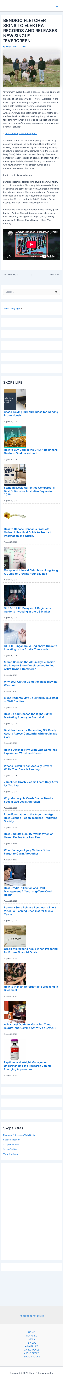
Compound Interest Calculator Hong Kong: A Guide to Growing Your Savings (31, 572)
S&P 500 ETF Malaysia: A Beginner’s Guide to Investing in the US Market (27, 609)
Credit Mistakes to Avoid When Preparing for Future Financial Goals (31, 950)
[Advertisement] (31, 1210)
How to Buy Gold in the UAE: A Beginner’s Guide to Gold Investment (31, 451)
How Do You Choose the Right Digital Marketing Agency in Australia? (28, 715)
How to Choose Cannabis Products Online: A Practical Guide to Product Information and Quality (27, 532)
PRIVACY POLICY (31, 1356)
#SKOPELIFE (31, 1346)
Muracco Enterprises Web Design (19, 1135)
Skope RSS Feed (11, 1144)
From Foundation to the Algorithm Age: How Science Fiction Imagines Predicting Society (30, 818)
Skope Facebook (11, 1139)
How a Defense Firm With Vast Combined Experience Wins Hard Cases (30, 751)
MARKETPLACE (31, 1349)
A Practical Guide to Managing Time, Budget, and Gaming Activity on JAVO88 (30, 1026)
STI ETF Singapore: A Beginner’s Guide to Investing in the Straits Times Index (30, 647)
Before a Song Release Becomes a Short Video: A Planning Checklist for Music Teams (30, 911)
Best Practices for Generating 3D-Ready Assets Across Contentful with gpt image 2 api (30, 733)
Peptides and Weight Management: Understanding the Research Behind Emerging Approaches (27, 1066)
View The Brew (10, 1154)
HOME (31, 1332)
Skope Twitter (10, 1149)
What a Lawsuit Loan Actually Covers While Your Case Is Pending (28, 767)
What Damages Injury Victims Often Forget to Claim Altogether (27, 851)
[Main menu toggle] (57, 6)
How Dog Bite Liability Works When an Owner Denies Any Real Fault (28, 835)
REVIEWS (31, 1343)
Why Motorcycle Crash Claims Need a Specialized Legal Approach (28, 800)
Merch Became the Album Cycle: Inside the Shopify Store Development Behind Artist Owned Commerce (29, 665)
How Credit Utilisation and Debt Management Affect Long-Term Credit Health (28, 891)
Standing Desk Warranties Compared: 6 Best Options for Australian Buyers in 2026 (29, 491)
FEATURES (31, 1335)
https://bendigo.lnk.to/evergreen (21, 133)
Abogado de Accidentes (32, 1316)
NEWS (31, 1339)
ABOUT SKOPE (31, 1353)
